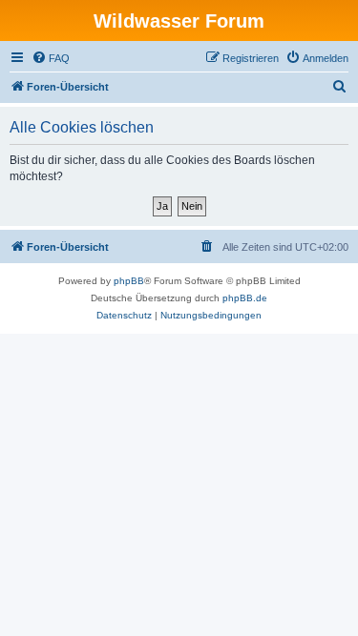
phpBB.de (244, 298)
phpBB (129, 281)
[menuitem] (51, 58)
